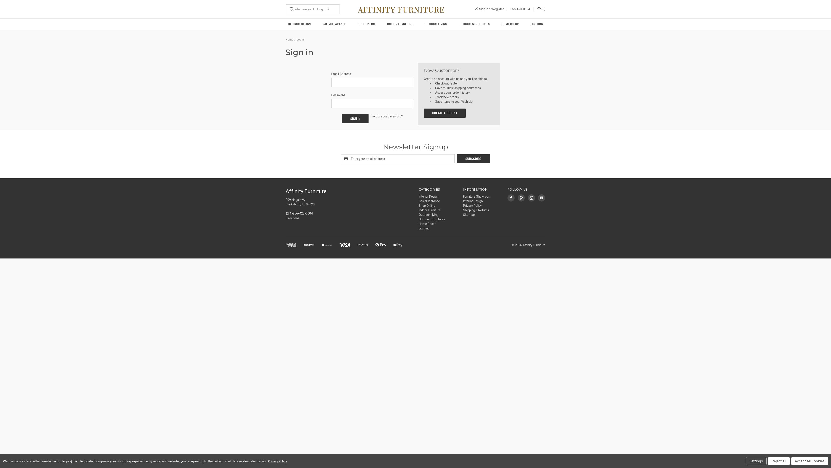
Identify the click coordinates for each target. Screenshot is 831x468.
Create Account (444, 113)
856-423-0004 (520, 9)
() (543, 9)
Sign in (483, 9)
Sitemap (469, 214)
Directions (292, 218)
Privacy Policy (472, 205)
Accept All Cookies (810, 461)
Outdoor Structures (474, 24)
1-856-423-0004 (301, 214)
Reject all (779, 461)
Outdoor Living (436, 24)
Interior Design (299, 24)
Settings (756, 461)
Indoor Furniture (400, 24)
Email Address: (341, 74)
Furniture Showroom (477, 196)
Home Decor (510, 24)
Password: (338, 95)
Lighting (536, 24)
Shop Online (366, 24)
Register (498, 9)
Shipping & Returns (476, 210)
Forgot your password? (387, 116)
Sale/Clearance (334, 24)
